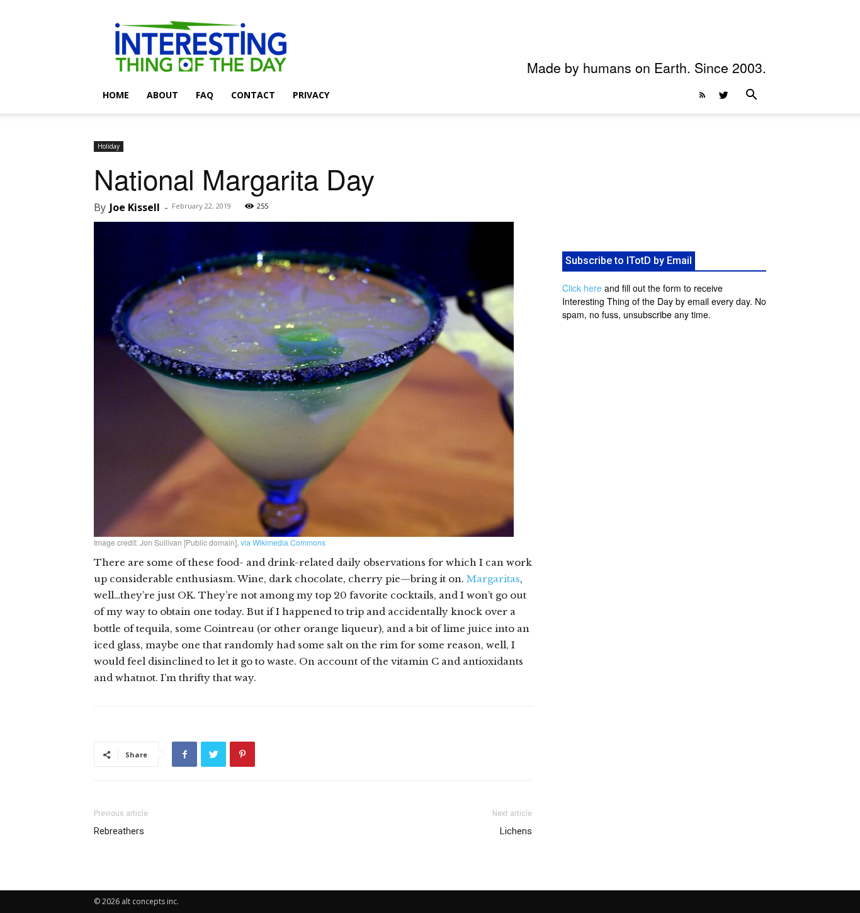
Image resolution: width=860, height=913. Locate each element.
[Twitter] (723, 95)
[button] (751, 96)
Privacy (311, 95)
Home (116, 95)
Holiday (109, 146)
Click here (582, 288)
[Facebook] (184, 754)
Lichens (516, 831)
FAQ (204, 95)
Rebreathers (119, 831)
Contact (253, 95)
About (162, 95)
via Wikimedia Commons (282, 542)
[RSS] (702, 95)
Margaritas (493, 579)
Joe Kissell (135, 207)
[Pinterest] (242, 754)
